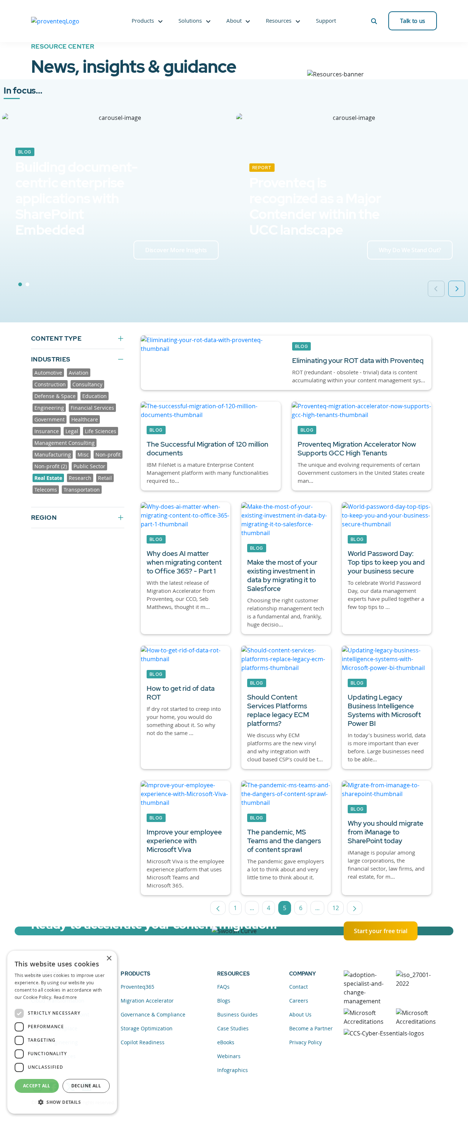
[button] (62, 1102)
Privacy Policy (305, 1042)
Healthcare (84, 419)
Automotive (48, 372)
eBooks (225, 1042)
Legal (71, 431)
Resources (278, 20)
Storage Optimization (147, 1028)
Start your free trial (380, 931)
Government (49, 419)
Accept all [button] (36, 1086)
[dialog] (62, 1032)
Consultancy (87, 384)
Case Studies (233, 1028)
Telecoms (45, 489)
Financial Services (92, 407)
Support (326, 20)
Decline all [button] (86, 1086)
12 (338, 909)
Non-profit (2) (50, 466)
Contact (298, 986)
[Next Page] (354, 908)
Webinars (229, 1056)
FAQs (223, 986)
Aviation (78, 372)
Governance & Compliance (153, 1014)
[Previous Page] (218, 908)
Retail (105, 477)
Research (80, 477)
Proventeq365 (137, 986)
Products (143, 20)
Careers (298, 1000)
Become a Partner (311, 1028)
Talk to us (412, 21)
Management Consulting (64, 442)
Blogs (223, 1000)
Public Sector (89, 466)
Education (94, 396)
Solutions (190, 20)
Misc (83, 454)
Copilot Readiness (143, 1042)
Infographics (232, 1070)
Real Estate (48, 477)
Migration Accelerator (147, 1000)
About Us (300, 1014)
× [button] (109, 958)
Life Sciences (100, 431)
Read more (65, 997)
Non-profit (108, 454)
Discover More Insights (176, 250)
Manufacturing (52, 454)
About (234, 20)
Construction (50, 384)
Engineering (49, 407)
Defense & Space (55, 396)
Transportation (82, 489)
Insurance (46, 431)
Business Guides (237, 1014)
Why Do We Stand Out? (410, 250)
